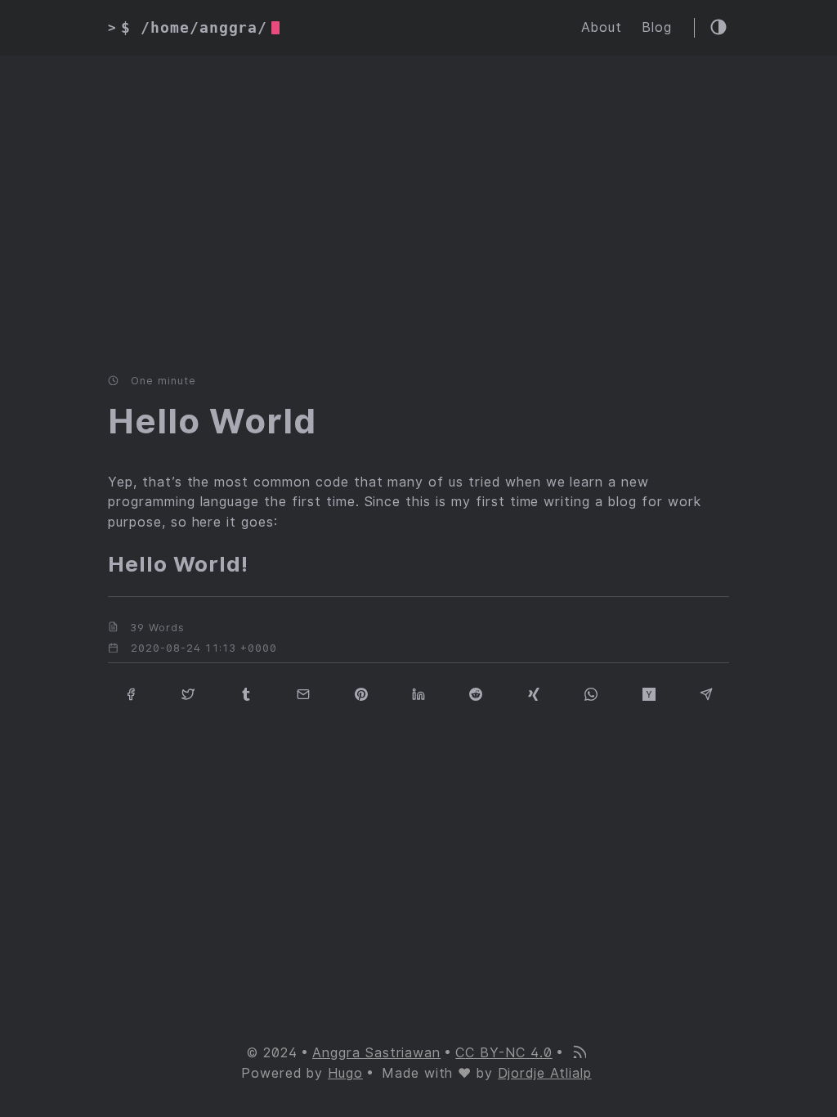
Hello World (212, 421)
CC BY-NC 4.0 (504, 1053)
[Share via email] (303, 693)
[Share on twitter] (188, 693)
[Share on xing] (533, 693)
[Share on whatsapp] (591, 693)
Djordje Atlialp (544, 1073)
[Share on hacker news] (649, 693)
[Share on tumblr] (246, 693)
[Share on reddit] (475, 693)
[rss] (578, 1053)
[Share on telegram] (706, 693)
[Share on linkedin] (418, 693)
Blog (657, 27)
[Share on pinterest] (361, 693)
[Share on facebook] (130, 693)
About (601, 27)
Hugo (345, 1073)
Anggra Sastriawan (376, 1053)
